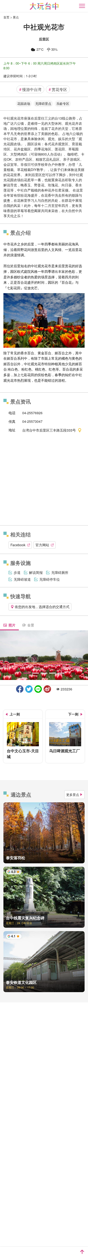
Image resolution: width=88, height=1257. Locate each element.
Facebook (17, 544)
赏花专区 (58, 89)
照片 (12, 625)
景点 (16, 17)
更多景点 (72, 794)
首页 (6, 17)
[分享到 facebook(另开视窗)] (19, 689)
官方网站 (42, 544)
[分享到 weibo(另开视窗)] (47, 689)
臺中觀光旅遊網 (44, 6)
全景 (30, 625)
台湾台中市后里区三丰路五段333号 (49, 429)
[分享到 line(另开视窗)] (38, 689)
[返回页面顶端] (82, 1252)
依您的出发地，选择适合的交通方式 (42, 606)
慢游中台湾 (30, 89)
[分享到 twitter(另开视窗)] (29, 689)
